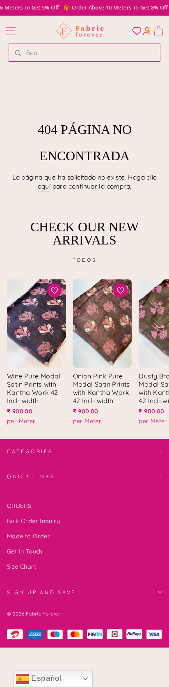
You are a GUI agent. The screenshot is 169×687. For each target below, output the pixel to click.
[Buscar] (18, 52)
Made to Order (28, 536)
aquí (44, 186)
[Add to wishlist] (54, 290)
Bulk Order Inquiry (33, 521)
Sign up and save (41, 592)
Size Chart (21, 566)
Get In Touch (25, 551)
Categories (30, 451)
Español (45, 678)
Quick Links (31, 476)
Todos (85, 260)
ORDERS (19, 505)
